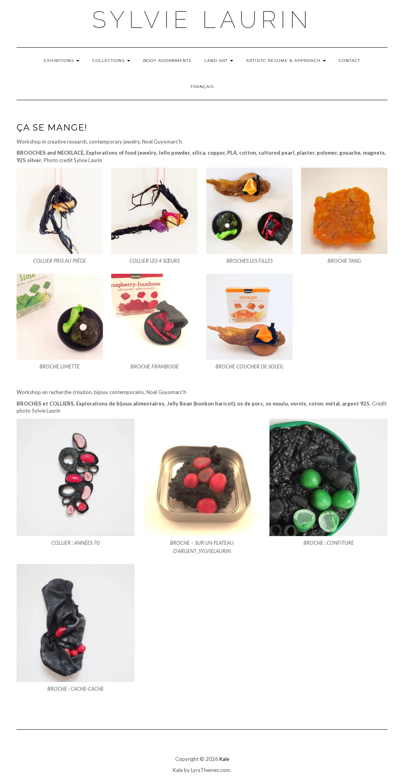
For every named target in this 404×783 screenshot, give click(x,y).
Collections (109, 60)
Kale (224, 759)
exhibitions (59, 60)
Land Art (216, 60)
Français (202, 86)
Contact (349, 60)
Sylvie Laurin (202, 20)
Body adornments (167, 60)
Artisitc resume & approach (284, 60)
